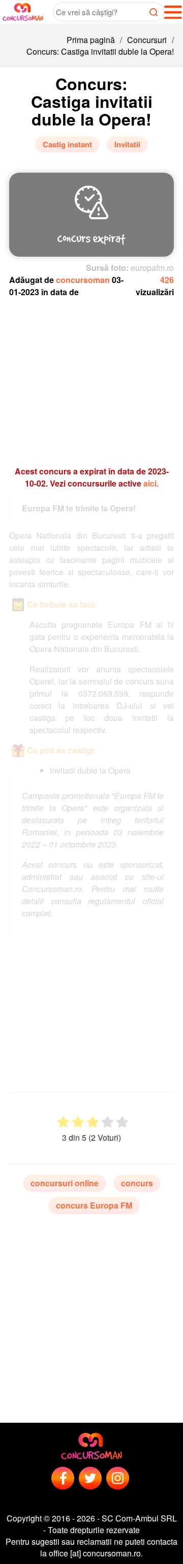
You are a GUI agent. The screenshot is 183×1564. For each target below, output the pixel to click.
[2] (78, 1122)
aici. (151, 483)
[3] (92, 1122)
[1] (63, 1122)
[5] (122, 1122)
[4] (107, 1122)
